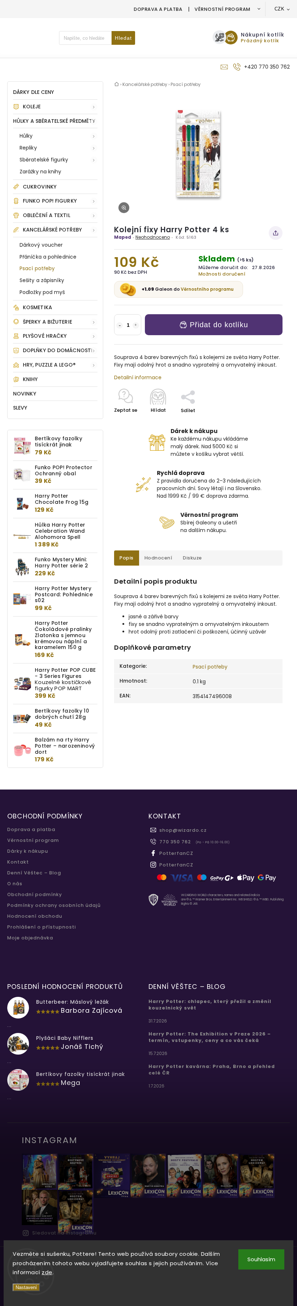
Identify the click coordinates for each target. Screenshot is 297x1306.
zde (47, 1272)
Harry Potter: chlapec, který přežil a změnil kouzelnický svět (209, 1004)
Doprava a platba (158, 9)
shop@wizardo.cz (183, 830)
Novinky (24, 393)
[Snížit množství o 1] (119, 325)
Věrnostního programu (207, 289)
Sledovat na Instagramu (64, 1233)
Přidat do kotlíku (219, 325)
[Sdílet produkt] (276, 233)
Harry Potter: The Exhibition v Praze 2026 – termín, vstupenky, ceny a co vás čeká (209, 1037)
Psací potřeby (37, 268)
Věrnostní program (222, 9)
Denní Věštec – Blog (34, 873)
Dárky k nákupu (27, 851)
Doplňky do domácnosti (57, 350)
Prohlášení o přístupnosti (41, 927)
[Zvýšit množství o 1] (136, 325)
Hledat (123, 38)
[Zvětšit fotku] (123, 207)
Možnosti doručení (222, 274)
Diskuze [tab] (192, 558)
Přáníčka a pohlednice (48, 256)
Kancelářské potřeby (52, 229)
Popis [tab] (127, 558)
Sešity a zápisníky (42, 280)
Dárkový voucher (41, 244)
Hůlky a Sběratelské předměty (54, 121)
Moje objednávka (30, 938)
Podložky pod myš (42, 292)
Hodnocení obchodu (34, 916)
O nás (14, 884)
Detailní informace (138, 377)
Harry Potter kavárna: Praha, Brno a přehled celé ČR (211, 1069)
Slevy (20, 407)
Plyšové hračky (45, 336)
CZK (280, 9)
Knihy (30, 379)
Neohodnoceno (152, 237)
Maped (122, 237)
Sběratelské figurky (44, 159)
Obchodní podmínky (34, 894)
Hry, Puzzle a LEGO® (49, 364)
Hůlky (26, 135)
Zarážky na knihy (41, 171)
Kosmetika (37, 307)
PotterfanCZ (176, 853)
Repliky (28, 147)
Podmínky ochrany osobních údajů (54, 905)
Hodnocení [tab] (158, 558)
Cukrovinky (40, 186)
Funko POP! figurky (50, 200)
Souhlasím (261, 1259)
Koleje (32, 106)
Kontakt (18, 862)
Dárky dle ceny (33, 92)
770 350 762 (175, 842)
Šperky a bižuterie (47, 321)
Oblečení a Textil (46, 215)
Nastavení (26, 1287)
